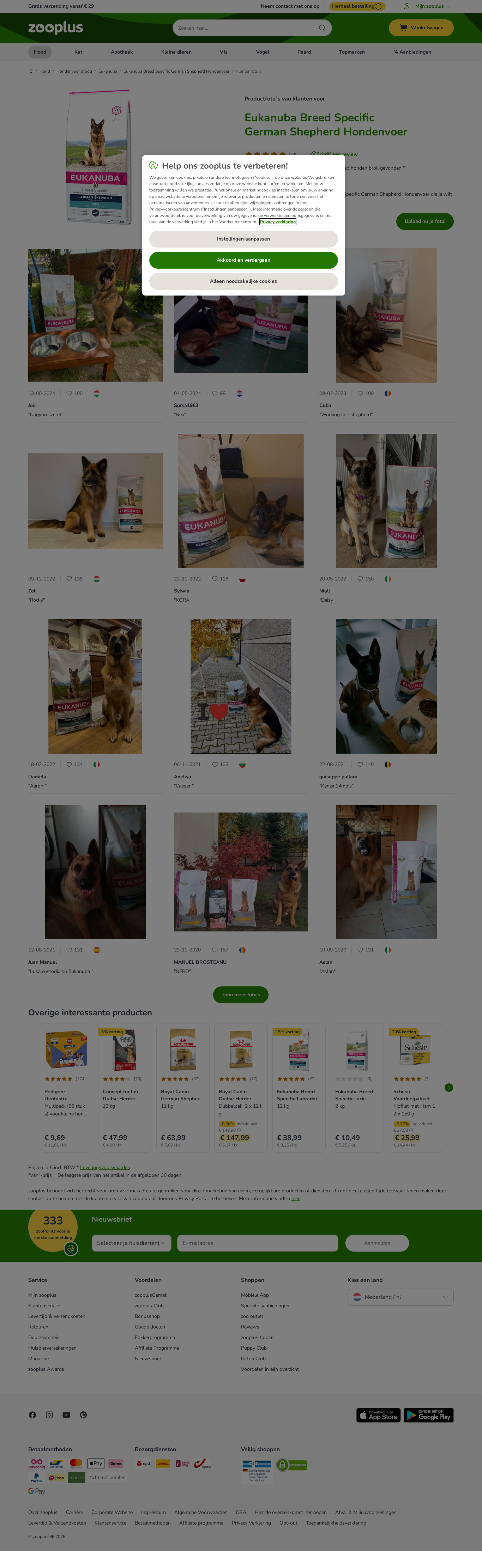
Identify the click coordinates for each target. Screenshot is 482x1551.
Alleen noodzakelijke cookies (243, 281)
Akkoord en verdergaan (243, 260)
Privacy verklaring (278, 222)
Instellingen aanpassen (243, 239)
